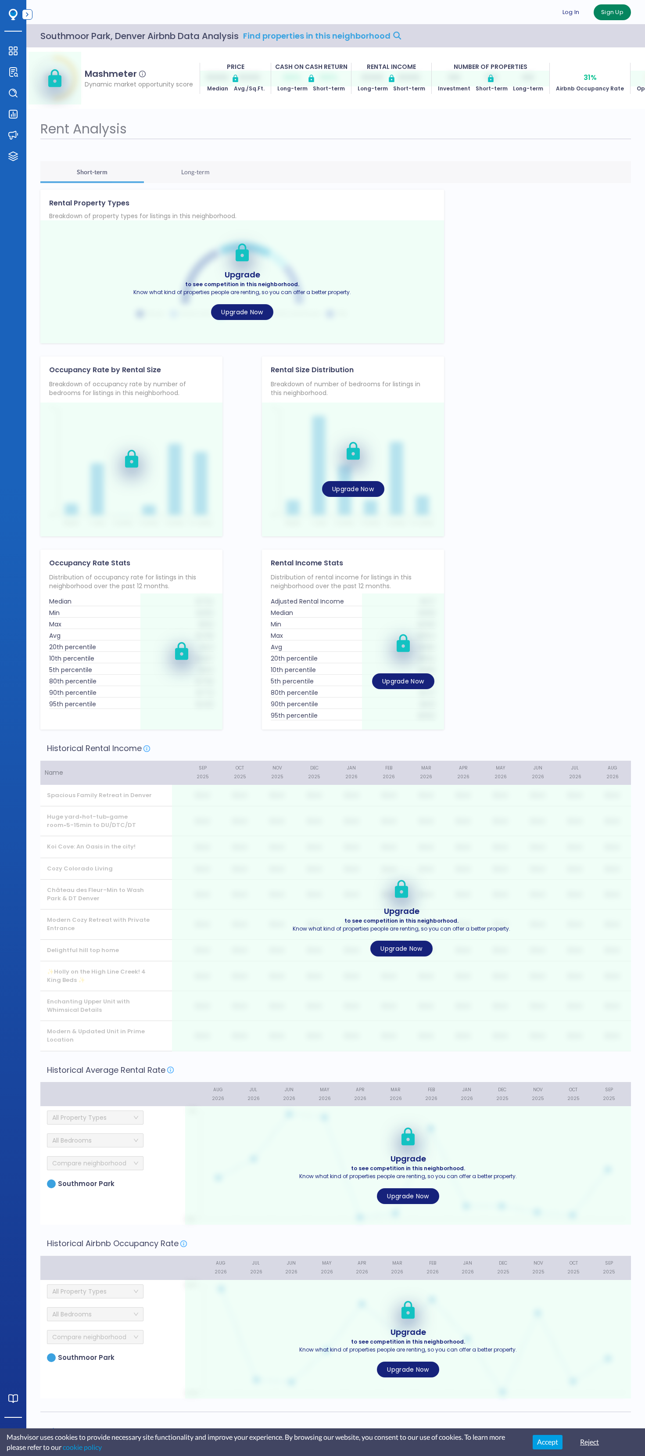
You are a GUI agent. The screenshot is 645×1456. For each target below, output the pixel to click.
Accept (547, 1442)
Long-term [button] (195, 172)
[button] (55, 78)
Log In (571, 12)
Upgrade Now (242, 312)
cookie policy (82, 1447)
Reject (589, 1442)
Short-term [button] (92, 172)
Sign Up (612, 12)
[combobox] (92, 1163)
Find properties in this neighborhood (317, 35)
